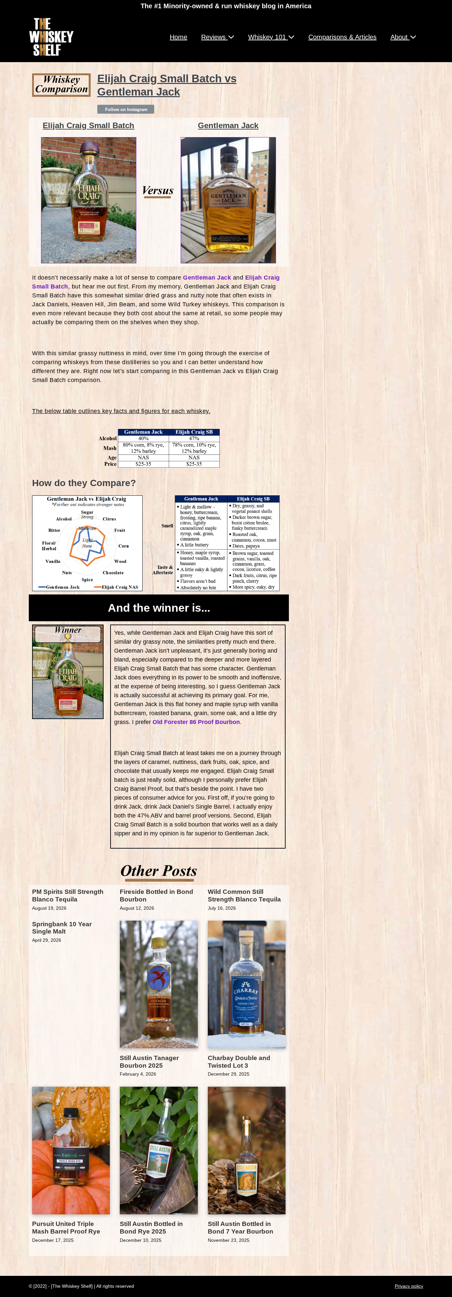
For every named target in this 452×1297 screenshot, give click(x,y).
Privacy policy (409, 1286)
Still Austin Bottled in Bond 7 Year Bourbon (240, 1227)
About (400, 37)
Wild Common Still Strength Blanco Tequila (244, 895)
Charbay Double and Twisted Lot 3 (239, 1061)
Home (178, 37)
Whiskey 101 (268, 37)
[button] (125, 109)
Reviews (214, 37)
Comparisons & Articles (342, 37)
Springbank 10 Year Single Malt (62, 928)
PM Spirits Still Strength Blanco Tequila (68, 895)
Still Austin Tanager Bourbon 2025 (149, 1061)
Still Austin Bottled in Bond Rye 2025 (151, 1227)
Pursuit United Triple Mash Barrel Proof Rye (66, 1227)
